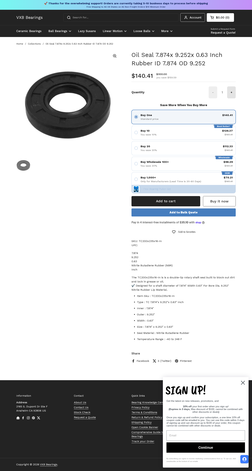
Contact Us (81, 407)
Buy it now (219, 201)
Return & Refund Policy (146, 417)
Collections (34, 43)
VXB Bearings (29, 17)
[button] (220, 17)
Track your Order (142, 441)
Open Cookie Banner (144, 427)
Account (195, 17)
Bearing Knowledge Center (149, 402)
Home (19, 43)
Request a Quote (85, 417)
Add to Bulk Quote (184, 212)
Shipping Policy (141, 422)
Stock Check (82, 412)
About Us (80, 402)
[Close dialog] (243, 382)
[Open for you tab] (244, 459)
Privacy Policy (140, 407)
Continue (205, 447)
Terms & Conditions (144, 412)
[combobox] (120, 17)
